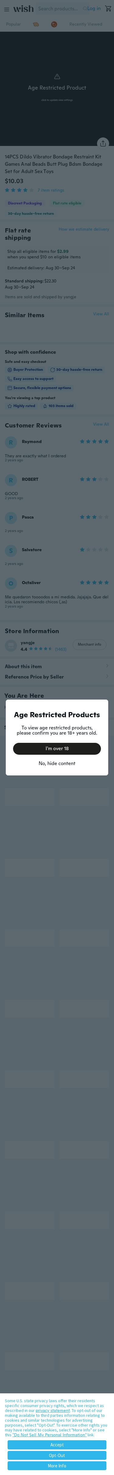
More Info (57, 1466)
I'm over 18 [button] (57, 748)
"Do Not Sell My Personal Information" (49, 1435)
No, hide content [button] (57, 763)
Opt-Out (57, 1455)
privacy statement (53, 1410)
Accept (57, 1445)
